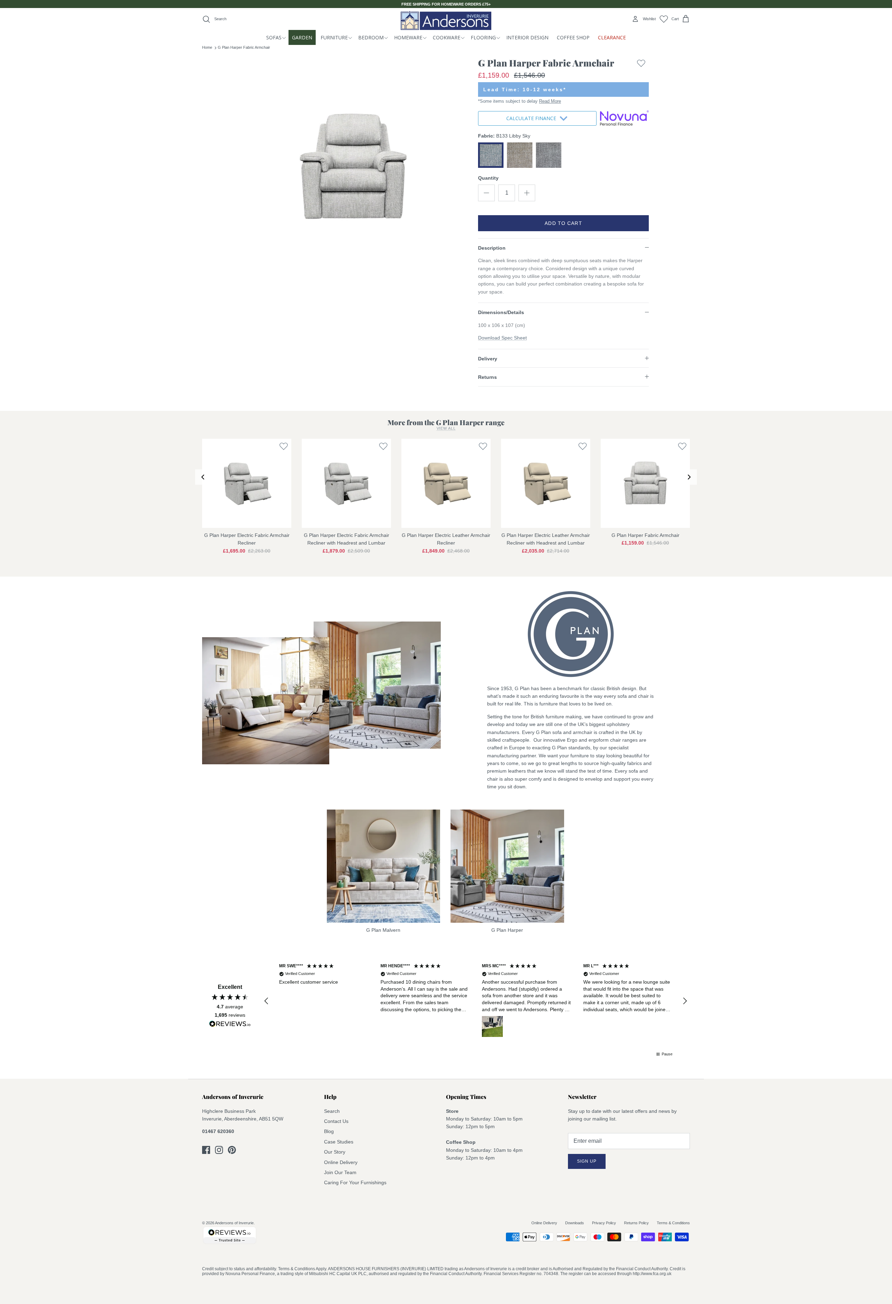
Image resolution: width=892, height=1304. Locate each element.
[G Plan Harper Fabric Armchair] (645, 483)
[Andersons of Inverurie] (446, 20)
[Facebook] (206, 1150)
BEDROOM (371, 37)
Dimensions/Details (501, 312)
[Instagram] (219, 1150)
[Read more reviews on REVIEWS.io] (230, 1025)
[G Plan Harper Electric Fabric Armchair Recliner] (246, 483)
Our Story (334, 1152)
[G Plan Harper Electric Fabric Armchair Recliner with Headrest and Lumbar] (346, 483)
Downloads (574, 1223)
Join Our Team (340, 1172)
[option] (353, 167)
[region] (475, 1001)
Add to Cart (563, 223)
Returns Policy (636, 1223)
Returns (487, 377)
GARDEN (302, 37)
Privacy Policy (604, 1223)
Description (492, 248)
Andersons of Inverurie (234, 1223)
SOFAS (274, 37)
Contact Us (336, 1121)
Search (332, 1111)
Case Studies (338, 1142)
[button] (266, 1001)
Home (207, 47)
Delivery (487, 358)
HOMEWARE (408, 37)
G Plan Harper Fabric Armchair (244, 47)
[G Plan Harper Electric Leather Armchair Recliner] (446, 483)
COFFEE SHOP (573, 37)
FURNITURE (334, 37)
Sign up (587, 1161)
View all (446, 428)
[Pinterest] (232, 1150)
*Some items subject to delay (519, 101)
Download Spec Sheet (502, 338)
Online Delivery (340, 1162)
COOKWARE (446, 37)
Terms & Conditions (673, 1223)
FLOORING (483, 37)
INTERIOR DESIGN (527, 37)
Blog (329, 1131)
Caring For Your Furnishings (355, 1182)
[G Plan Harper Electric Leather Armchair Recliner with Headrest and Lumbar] (545, 483)
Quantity (488, 178)
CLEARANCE (612, 37)
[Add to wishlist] (641, 64)
